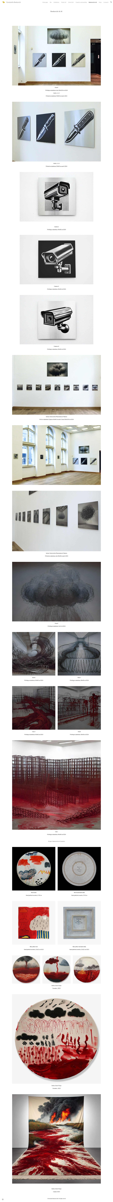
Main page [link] (45, 2)
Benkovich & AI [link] (93, 2)
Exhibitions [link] (56, 2)
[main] (56, 10)
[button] (111, 2)
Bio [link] (51, 2)
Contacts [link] (106, 2)
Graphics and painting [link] (81, 2)
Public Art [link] (63, 2)
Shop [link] (100, 2)
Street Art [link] (71, 2)
